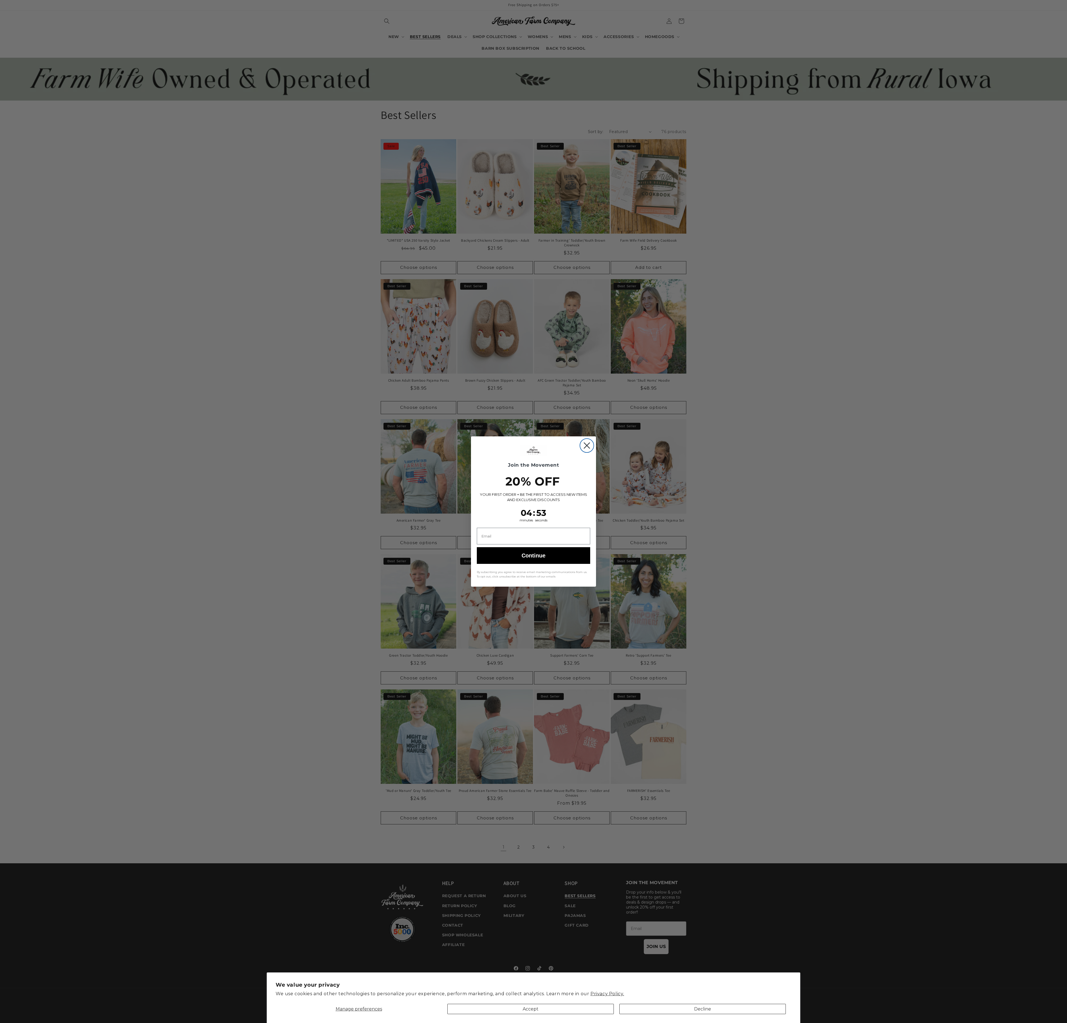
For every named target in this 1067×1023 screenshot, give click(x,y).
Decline (702, 1009)
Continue (533, 555)
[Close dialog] (587, 445)
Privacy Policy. (607, 993)
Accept (531, 1009)
